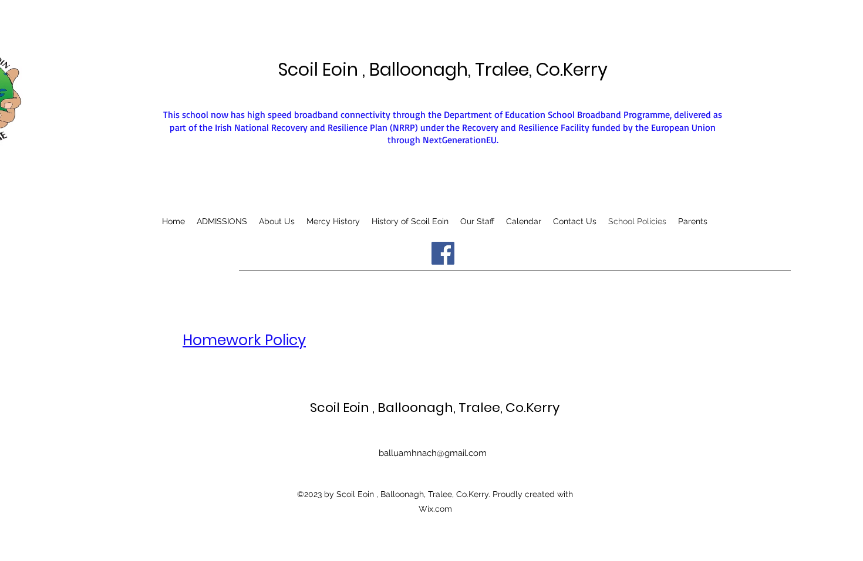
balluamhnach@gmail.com (433, 453)
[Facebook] (443, 253)
